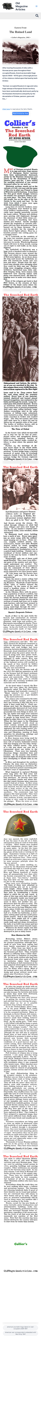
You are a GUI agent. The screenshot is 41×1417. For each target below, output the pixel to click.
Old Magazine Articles (22, 6)
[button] (37, 16)
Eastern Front (20, 27)
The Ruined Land (20, 32)
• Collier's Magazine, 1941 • (21, 37)
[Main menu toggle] (36, 6)
